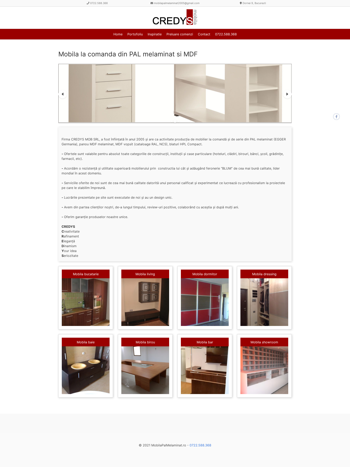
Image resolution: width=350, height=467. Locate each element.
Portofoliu (135, 34)
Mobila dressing (264, 274)
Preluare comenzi (179, 34)
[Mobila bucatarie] (86, 302)
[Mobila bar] (205, 370)
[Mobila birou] (145, 370)
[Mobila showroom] (264, 370)
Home (118, 34)
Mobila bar (205, 342)
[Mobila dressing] (264, 302)
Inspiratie (155, 34)
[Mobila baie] (86, 370)
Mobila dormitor (204, 274)
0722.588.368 (226, 34)
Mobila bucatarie (86, 274)
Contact (204, 34)
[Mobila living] (145, 302)
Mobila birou (145, 342)
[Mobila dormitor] (205, 302)
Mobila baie (86, 342)
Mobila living (145, 274)
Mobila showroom (264, 342)
